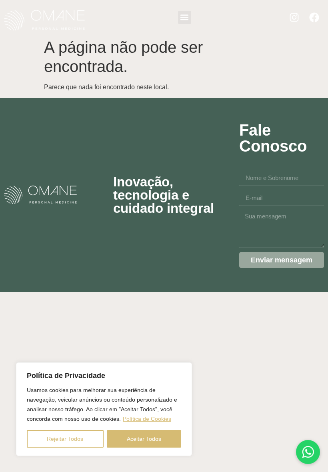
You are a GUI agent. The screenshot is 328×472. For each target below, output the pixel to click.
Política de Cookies (147, 419)
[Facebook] (314, 17)
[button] (184, 17)
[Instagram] (294, 17)
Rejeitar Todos (65, 439)
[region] (104, 409)
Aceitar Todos (144, 439)
